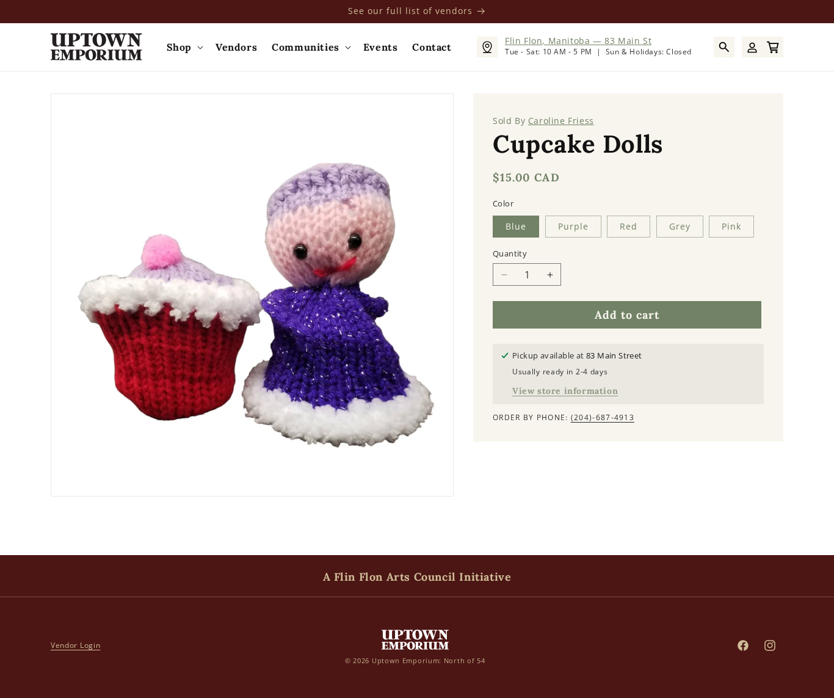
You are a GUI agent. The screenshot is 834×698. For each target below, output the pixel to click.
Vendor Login (75, 645)
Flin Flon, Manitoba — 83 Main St (578, 40)
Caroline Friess (561, 120)
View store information (565, 390)
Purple (573, 226)
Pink (731, 226)
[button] (183, 47)
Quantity (510, 253)
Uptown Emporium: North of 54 (428, 659)
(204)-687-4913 (602, 417)
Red (628, 226)
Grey (680, 226)
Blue (516, 226)
